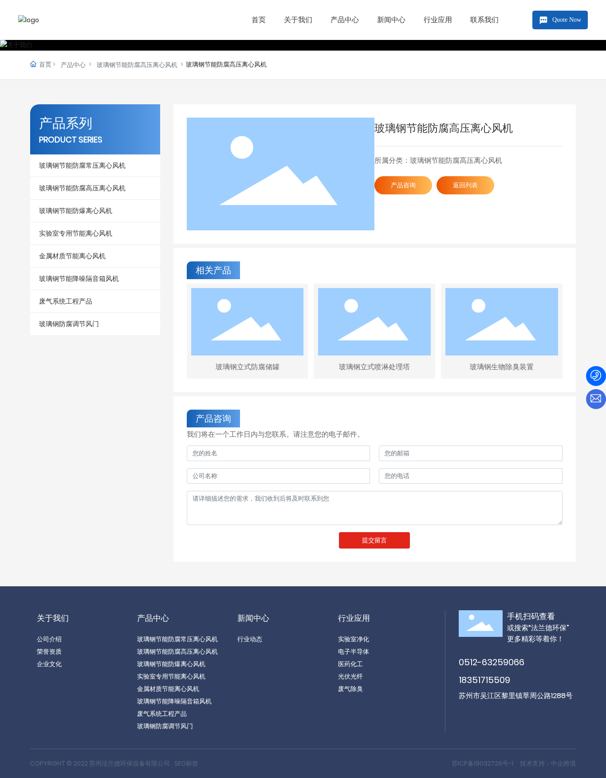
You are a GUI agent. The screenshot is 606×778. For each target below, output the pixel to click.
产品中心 (73, 64)
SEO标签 (186, 763)
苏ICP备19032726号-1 (482, 763)
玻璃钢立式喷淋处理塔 (374, 366)
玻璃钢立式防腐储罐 (247, 366)
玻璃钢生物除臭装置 (502, 366)
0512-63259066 (491, 662)
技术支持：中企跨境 (548, 763)
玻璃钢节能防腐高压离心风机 (137, 64)
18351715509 (484, 680)
